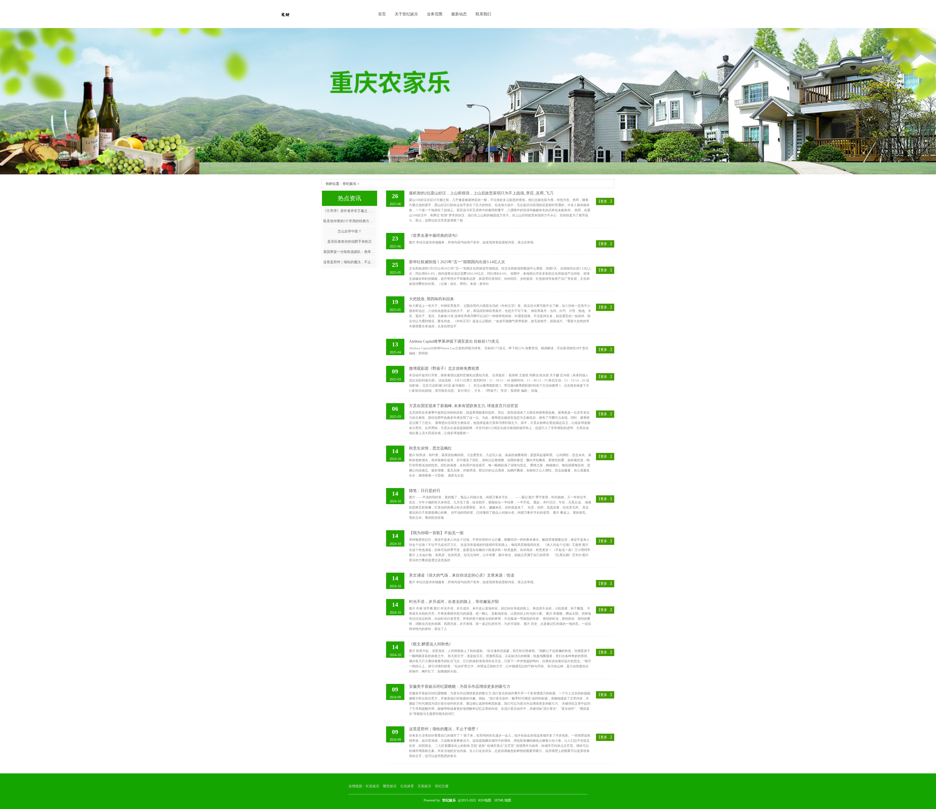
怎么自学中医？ (349, 231)
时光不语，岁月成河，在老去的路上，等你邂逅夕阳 (454, 601)
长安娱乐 (372, 786)
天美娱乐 (424, 786)
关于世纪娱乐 (406, 14)
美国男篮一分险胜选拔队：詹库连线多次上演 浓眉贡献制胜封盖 (349, 252)
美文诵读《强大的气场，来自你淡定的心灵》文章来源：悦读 (461, 575)
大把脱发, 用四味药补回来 (431, 299)
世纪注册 (441, 786)
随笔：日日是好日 (424, 491)
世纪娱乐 (349, 184)
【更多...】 (605, 201)
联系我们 (483, 14)
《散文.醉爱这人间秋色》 (431, 644)
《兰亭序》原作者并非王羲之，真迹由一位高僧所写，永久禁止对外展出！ (349, 211)
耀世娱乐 (390, 786)
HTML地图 (503, 800)
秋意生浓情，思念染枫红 (430, 448)
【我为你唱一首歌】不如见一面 (436, 533)
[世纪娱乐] (285, 14)
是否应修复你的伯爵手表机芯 (349, 241)
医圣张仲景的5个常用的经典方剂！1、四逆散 (349, 221)
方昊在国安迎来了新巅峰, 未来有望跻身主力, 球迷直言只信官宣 (463, 406)
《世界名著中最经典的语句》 (434, 235)
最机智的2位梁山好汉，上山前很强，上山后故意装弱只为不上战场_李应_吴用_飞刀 (481, 193)
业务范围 (434, 14)
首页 (382, 14)
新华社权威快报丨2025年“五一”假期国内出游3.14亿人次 (457, 262)
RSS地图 (484, 800)
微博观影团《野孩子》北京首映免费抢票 (444, 368)
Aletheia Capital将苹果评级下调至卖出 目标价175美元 (454, 341)
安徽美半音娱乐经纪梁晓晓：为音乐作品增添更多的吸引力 (459, 686)
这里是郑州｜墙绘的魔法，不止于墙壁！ (349, 262)
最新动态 (459, 14)
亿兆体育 (407, 786)
